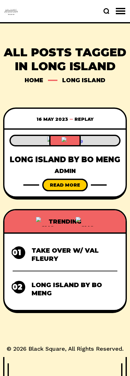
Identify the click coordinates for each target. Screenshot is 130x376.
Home (34, 80)
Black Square (46, 348)
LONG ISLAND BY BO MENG (65, 159)
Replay (84, 119)
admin (65, 171)
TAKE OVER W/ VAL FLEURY (65, 254)
